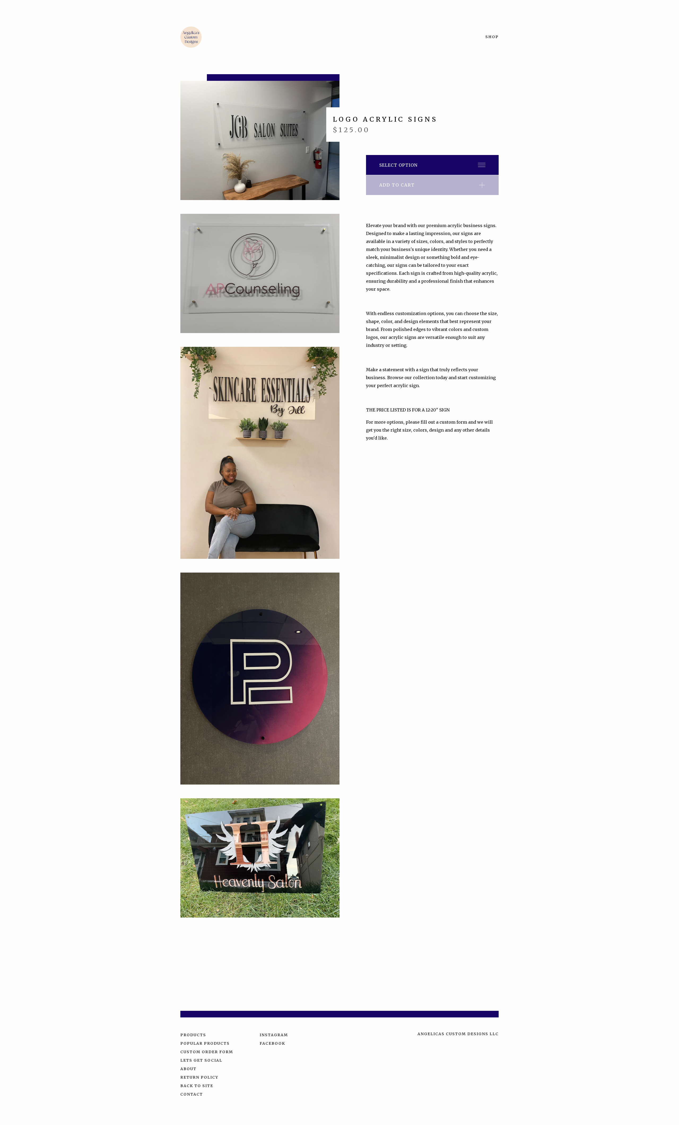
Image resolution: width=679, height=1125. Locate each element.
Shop (492, 37)
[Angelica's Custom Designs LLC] (191, 37)
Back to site (196, 1085)
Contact (191, 1094)
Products (193, 1035)
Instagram (274, 1035)
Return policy (199, 1077)
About (188, 1068)
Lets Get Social (201, 1060)
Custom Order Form (206, 1051)
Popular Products (205, 1043)
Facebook (272, 1043)
